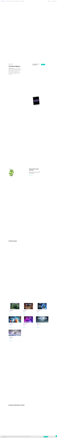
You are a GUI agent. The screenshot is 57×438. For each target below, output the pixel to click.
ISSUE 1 (10, 338)
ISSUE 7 (11, 311)
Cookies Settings (41, 436)
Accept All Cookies (46, 436)
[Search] (56, 1)
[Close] (56, 436)
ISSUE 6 (24, 311)
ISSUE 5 (38, 311)
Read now (43, 64)
